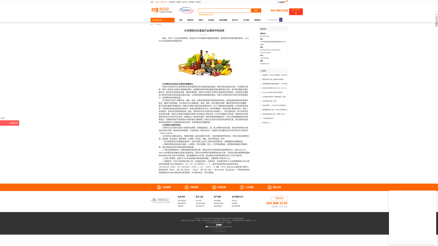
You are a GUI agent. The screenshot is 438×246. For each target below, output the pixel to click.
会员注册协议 (182, 200)
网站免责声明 (182, 203)
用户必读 (198, 200)
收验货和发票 (236, 206)
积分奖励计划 (200, 206)
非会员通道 (217, 200)
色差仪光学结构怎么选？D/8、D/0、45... (274, 88)
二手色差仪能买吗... (268, 118)
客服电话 (279, 198)
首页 (180, 20)
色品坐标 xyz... (266, 123)
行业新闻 (158, 24)
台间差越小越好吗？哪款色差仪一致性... (274, 97)
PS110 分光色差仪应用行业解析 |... (273, 92)
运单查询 (234, 203)
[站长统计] (219, 225)
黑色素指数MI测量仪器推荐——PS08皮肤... (275, 84)
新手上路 (199, 197)
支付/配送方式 (237, 197)
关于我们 (246, 20)
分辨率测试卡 (248, 220)
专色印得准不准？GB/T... (269, 101)
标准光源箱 (223, 20)
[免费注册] (163, 2)
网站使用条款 (218, 206)
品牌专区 (190, 20)
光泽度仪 (211, 20)
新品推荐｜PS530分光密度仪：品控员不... (275, 75)
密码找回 (180, 206)
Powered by (217, 231)
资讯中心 (235, 20)
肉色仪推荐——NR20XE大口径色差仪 (274, 105)
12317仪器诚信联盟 (213, 222)
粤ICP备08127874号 (219, 229)
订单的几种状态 (200, 203)
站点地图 (228, 222)
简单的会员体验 (218, 203)
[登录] (157, 2)
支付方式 (234, 200)
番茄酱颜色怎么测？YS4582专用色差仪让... (275, 110)
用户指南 (217, 197)
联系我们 (257, 20)
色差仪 (200, 20)
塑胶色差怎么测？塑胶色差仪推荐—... (273, 79)
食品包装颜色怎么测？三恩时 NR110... (274, 114)
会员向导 (181, 197)
